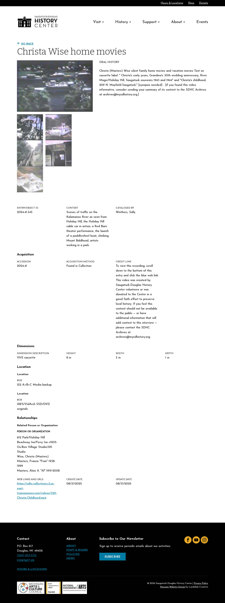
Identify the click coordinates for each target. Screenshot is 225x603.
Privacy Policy (201, 583)
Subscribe (112, 557)
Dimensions (25, 346)
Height (71, 353)
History (121, 22)
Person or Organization (33, 431)
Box (19, 380)
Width (120, 353)
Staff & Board (77, 550)
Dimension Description (33, 353)
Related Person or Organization (37, 425)
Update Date (124, 479)
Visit (97, 22)
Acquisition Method (80, 261)
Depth (169, 353)
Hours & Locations (172, 3)
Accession (24, 261)
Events (202, 22)
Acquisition (25, 254)
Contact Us (25, 560)
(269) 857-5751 (27, 555)
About (176, 22)
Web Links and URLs (30, 479)
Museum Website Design (172, 587)
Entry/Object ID (27, 208)
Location (24, 367)
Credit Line (123, 261)
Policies (72, 554)
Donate (203, 3)
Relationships (27, 418)
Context (72, 208)
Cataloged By (125, 208)
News (70, 558)
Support (149, 22)
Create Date (74, 479)
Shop (191, 3)
